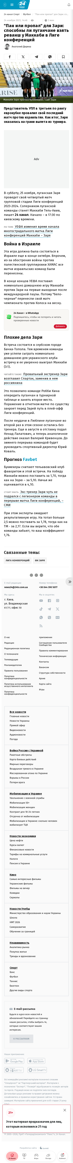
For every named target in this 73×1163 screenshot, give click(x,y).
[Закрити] (65, 1110)
